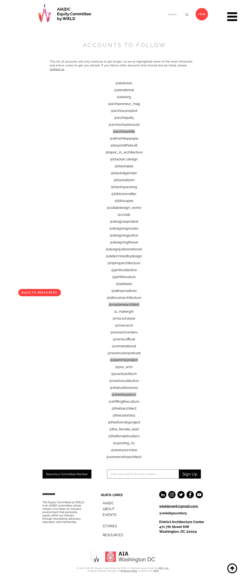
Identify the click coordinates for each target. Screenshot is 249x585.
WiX (156, 571)
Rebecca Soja (128, 571)
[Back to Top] (231, 568)
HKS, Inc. (163, 568)
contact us (57, 69)
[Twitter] (181, 494)
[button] (231, 16)
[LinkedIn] (162, 494)
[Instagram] (172, 494)
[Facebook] (190, 494)
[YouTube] (199, 494)
